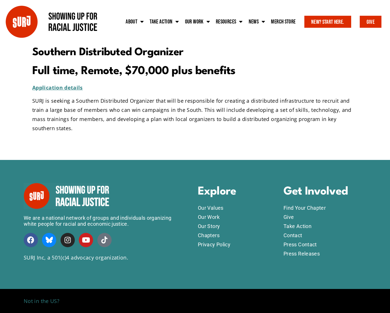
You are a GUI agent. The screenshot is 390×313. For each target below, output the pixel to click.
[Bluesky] (49, 240)
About (131, 22)
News (254, 22)
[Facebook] (31, 240)
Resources (226, 22)
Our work (194, 22)
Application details (57, 87)
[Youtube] (86, 240)
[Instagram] (68, 240)
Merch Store (283, 22)
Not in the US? (41, 301)
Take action (161, 22)
